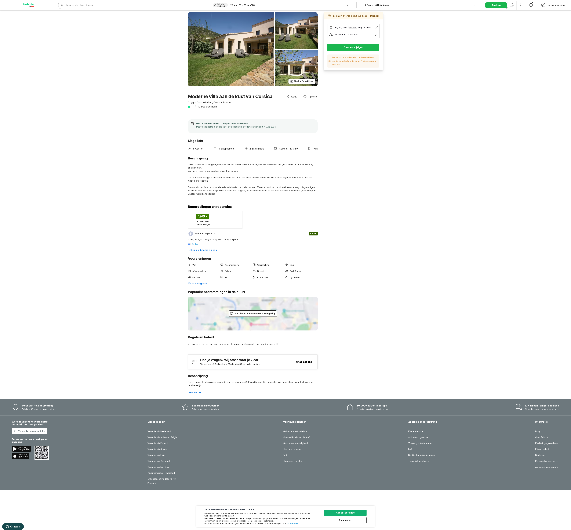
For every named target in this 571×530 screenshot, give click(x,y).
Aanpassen (345, 520)
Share (294, 96)
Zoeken (496, 5)
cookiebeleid (292, 523)
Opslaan (313, 96)
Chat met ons (304, 361)
